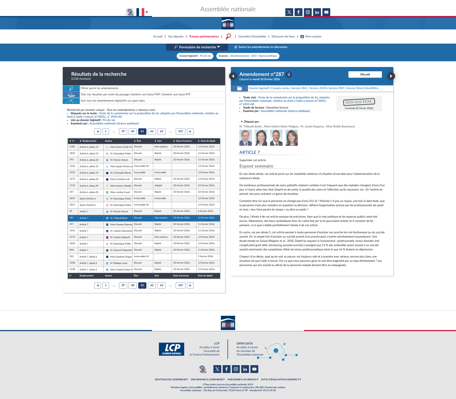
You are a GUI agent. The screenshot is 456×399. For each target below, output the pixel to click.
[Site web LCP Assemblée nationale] (192, 349)
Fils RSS (260, 387)
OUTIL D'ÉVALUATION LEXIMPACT (280, 380)
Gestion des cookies (275, 387)
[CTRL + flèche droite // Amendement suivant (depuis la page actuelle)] (391, 76)
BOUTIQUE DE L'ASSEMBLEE (170, 380)
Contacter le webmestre (241, 387)
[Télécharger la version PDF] (289, 74)
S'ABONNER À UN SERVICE (241, 380)
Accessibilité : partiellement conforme (209, 387)
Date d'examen (184, 141)
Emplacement (89, 141)
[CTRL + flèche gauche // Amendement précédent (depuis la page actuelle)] (233, 76)
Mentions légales (179, 387)
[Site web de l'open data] (264, 349)
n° (73, 141)
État (139, 141)
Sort (159, 141)
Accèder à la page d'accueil (228, 22)
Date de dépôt (208, 141)
